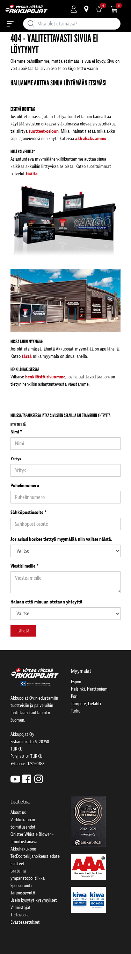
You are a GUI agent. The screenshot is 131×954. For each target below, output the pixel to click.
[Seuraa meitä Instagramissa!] (38, 779)
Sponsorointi (21, 885)
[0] (98, 9)
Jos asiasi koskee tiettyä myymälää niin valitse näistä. (61, 539)
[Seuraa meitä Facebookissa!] (26, 779)
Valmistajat (20, 907)
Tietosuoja (19, 915)
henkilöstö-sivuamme (45, 377)
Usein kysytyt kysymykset (33, 900)
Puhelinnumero (24, 485)
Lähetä (23, 631)
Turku (75, 711)
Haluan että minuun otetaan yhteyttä (46, 602)
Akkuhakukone (23, 849)
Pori (74, 696)
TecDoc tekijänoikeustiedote (35, 856)
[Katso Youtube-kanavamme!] (15, 779)
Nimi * (16, 432)
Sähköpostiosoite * (28, 512)
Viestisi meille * (24, 566)
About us (18, 812)
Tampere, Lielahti (86, 704)
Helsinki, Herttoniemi (90, 689)
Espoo (76, 682)
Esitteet (17, 864)
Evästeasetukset (25, 922)
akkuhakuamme (90, 138)
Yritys (15, 459)
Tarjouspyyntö (22, 893)
